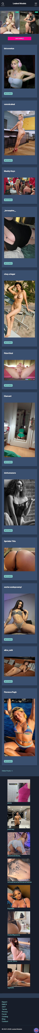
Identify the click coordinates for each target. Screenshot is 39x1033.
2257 (4, 1007)
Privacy (5, 1012)
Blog (3, 1019)
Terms (4, 1009)
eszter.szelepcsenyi (13, 587)
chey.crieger (9, 274)
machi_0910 (12, 961)
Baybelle (10, 908)
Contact (5, 1021)
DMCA (4, 1004)
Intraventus (9, 48)
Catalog (5, 1016)
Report (4, 1002)
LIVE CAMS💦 (19, 38)
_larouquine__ (10, 210)
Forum (4, 1014)
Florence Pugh (10, 692)
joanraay (10, 829)
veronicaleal (9, 104)
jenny (9, 803)
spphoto (10, 988)
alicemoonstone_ (14, 856)
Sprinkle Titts (10, 541)
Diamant (7, 396)
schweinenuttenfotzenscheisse (19, 882)
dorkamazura (10, 473)
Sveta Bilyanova (13, 935)
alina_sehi (8, 650)
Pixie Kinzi (8, 353)
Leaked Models (19, 3)
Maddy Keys (9, 171)
